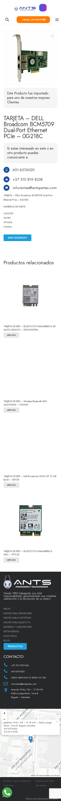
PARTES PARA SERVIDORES (18, 613)
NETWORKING (11, 631)
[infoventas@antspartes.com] (8, 188)
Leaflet (32, 775)
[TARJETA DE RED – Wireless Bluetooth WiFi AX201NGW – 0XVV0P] (30, 371)
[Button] (43, 8)
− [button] (4, 719)
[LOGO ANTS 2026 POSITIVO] (25, 8)
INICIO (7, 608)
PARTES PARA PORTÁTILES (17, 617)
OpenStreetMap (44, 775)
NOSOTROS (10, 636)
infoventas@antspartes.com (35, 187)
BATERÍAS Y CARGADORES (18, 627)
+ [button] (4, 713)
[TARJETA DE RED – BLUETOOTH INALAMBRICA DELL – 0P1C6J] (30, 520)
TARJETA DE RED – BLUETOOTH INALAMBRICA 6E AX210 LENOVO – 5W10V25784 (30, 328)
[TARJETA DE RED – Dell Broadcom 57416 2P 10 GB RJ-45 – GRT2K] (30, 446)
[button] (7, 19)
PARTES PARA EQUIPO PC (17, 622)
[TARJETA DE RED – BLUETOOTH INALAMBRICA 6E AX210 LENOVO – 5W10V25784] (30, 296)
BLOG (7, 640)
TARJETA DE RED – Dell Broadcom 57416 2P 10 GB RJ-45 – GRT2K (30, 478)
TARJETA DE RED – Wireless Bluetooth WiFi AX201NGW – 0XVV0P (25, 403)
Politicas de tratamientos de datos (41, 798)
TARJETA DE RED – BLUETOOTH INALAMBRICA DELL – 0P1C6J (28, 552)
